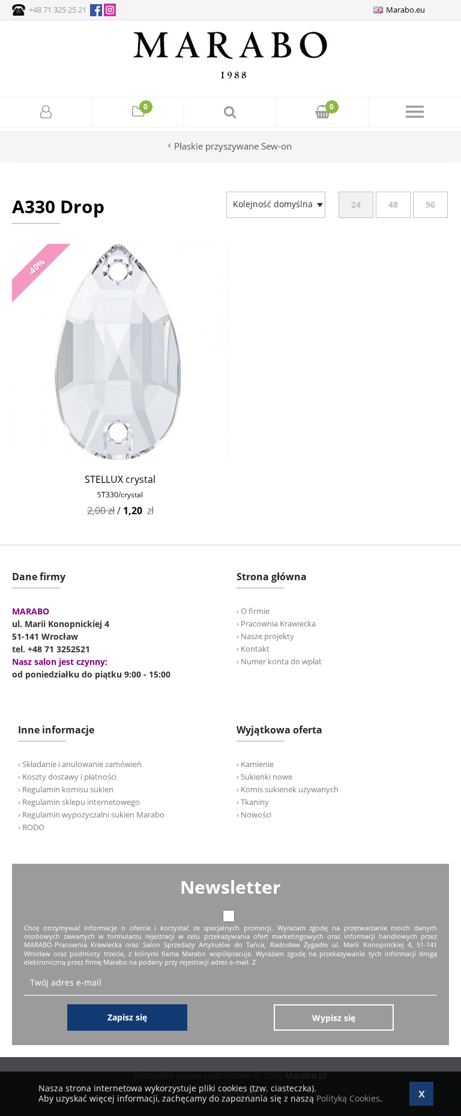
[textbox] (273, 204)
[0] (138, 113)
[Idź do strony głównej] (230, 78)
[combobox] (275, 205)
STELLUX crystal (120, 479)
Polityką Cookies (348, 1098)
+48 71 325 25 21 (57, 9)
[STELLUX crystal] (120, 456)
